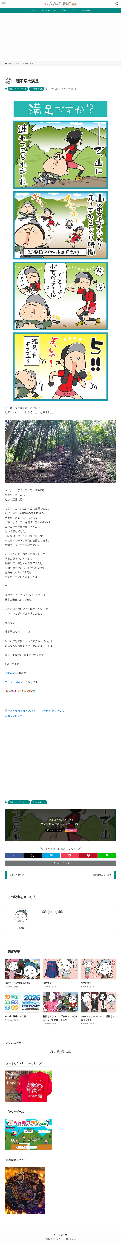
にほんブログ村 (14, 715)
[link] (44, 912)
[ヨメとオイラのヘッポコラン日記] (60, 4)
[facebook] (52, 1052)
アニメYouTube (14, 682)
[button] (14, 855)
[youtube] (60, 912)
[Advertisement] (60, 37)
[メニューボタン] (4, 4)
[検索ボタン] (117, 4)
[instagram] (55, 912)
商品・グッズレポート (17, 89)
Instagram (10, 673)
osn (21, 928)
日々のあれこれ (37, 89)
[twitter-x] (50, 912)
